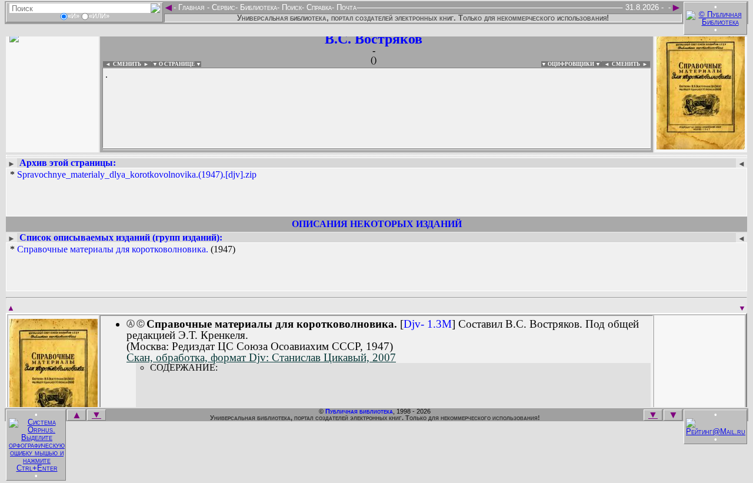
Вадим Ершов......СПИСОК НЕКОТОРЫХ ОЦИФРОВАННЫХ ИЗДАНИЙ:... (376, 149)
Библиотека (257, 7)
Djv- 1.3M (428, 324)
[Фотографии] (52, 145)
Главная (191, 7)
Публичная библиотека (359, 411)
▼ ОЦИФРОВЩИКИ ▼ (571, 64)
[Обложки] (701, 145)
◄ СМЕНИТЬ (122, 64)
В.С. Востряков (373, 38)
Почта (345, 7)
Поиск (290, 7)
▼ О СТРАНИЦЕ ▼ (176, 64)
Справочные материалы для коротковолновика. (112, 249)
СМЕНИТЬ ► (631, 64)
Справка (318, 7)
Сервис (222, 7)
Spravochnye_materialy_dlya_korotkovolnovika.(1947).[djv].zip (136, 174)
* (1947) (122, 249)
